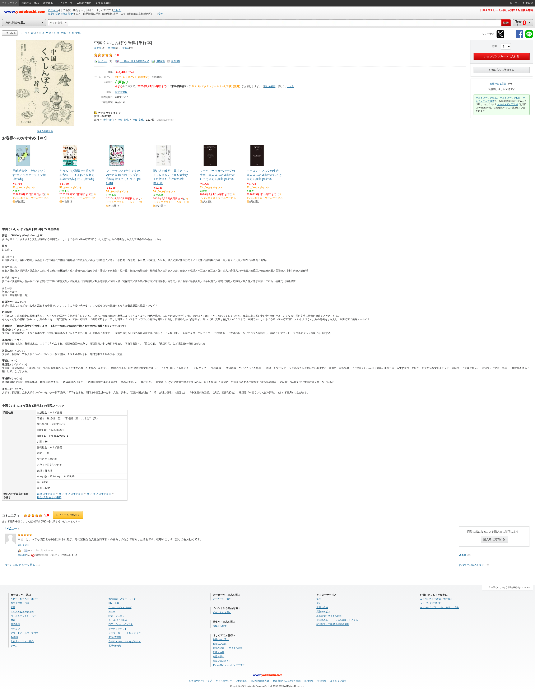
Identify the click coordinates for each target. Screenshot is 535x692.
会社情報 (321, 680)
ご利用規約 (241, 680)
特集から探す (220, 626)
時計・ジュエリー (117, 616)
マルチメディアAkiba (487, 98)
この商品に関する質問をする (134, 61)
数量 (494, 46)
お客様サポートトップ (200, 680)
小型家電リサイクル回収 (329, 616)
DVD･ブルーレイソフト (120, 624)
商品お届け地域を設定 (60, 13)
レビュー (102, 61)
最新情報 (175, 61)
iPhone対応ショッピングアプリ (229, 665)
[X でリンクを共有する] (500, 37)
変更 (160, 13)
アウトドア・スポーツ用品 (24, 633)
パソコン (15, 628)
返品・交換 (322, 607)
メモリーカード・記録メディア (124, 633)
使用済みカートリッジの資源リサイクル (337, 620)
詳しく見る (23, 545)
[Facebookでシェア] (519, 37)
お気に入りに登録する (501, 69)
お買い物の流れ (221, 639)
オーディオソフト (117, 628)
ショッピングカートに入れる (501, 56)
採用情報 (308, 680)
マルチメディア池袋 (507, 104)
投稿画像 (160, 61)
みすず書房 (121, 92)
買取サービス (323, 611)
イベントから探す (222, 612)
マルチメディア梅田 (510, 98)
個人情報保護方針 (260, 680)
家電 (13, 607)
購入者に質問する (494, 539)
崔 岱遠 (98, 48)
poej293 (22, 555)
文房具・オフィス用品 (22, 641)
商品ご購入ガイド (222, 660)
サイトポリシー (224, 680)
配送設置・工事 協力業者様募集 (332, 624)
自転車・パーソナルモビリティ (124, 641)
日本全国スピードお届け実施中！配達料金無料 (506, 10)
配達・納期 (218, 652)
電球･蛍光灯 (114, 645)
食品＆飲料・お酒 (20, 603)
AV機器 (14, 637)
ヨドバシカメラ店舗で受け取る (436, 599)
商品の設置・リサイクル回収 (228, 648)
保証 (318, 603)
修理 (318, 599)
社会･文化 (108, 119)
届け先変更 (269, 86)
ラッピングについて (430, 603)
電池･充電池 (114, 637)
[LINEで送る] (529, 37)
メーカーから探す (222, 599)
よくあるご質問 (338, 680)
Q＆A (462, 554)
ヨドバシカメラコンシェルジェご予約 (439, 607)
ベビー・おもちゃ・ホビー (24, 599)
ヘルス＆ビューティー (22, 611)
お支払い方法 (220, 643)
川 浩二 (125, 48)
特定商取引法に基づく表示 (287, 680)
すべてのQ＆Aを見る (471, 565)
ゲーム (14, 645)
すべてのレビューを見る (20, 564)
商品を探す (218, 656)
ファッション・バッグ (119, 607)
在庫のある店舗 (498, 83)
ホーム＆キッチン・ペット (24, 616)
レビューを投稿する (68, 514)
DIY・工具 (113, 603)
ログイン (53, 10)
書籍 (96, 116)
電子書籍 (15, 624)
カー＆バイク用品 (117, 620)
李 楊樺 (111, 48)
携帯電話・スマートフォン (122, 599)
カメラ (111, 611)
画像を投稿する (45, 131)
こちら (117, 10)
